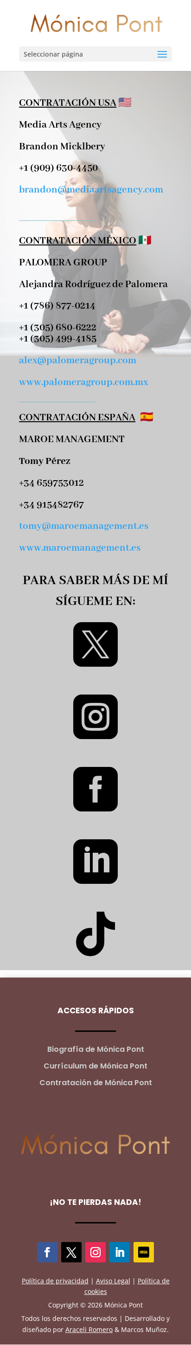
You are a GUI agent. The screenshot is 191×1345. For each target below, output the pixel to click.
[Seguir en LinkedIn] (119, 1252)
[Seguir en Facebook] (47, 1252)
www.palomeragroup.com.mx (83, 382)
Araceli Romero (89, 1329)
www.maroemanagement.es (79, 548)
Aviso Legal (113, 1280)
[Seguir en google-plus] (144, 1252)
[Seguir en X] (71, 1252)
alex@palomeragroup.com (77, 360)
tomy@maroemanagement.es (83, 526)
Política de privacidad (55, 1280)
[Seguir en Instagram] (95, 1252)
